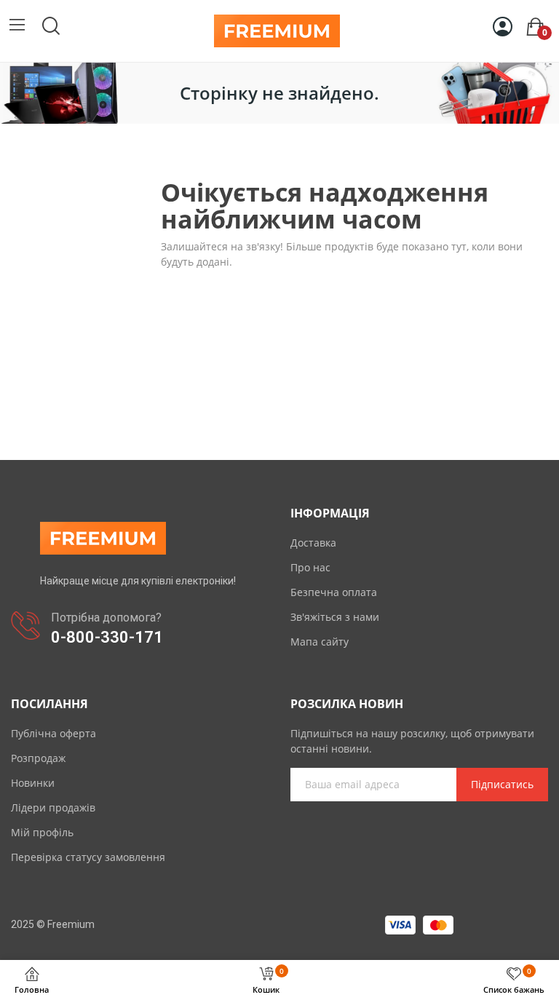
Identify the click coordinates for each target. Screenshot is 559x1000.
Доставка (313, 542)
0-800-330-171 (107, 637)
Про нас (310, 567)
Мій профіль (42, 832)
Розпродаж (38, 758)
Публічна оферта (53, 733)
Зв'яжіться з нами (334, 617)
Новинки (33, 783)
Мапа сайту (319, 641)
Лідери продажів (53, 807)
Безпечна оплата (333, 592)
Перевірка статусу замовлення (88, 857)
